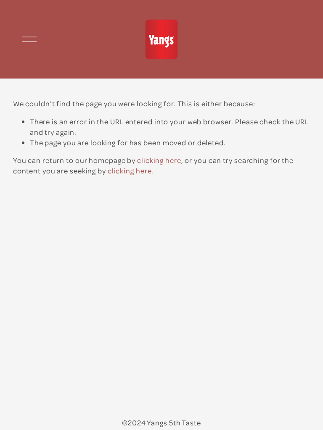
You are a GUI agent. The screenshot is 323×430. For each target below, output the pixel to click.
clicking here (159, 160)
